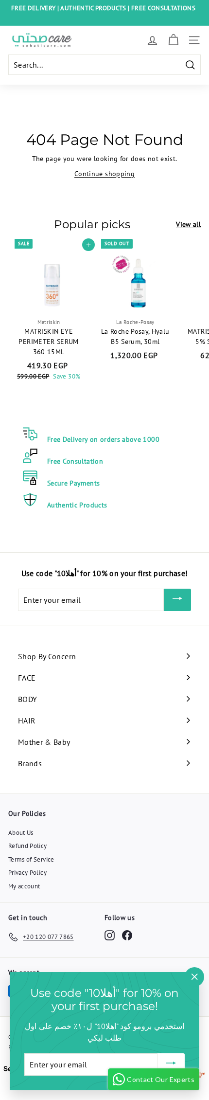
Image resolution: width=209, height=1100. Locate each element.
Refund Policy (27, 846)
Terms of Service (31, 859)
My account (24, 886)
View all (188, 224)
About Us (21, 833)
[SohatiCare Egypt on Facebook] (127, 935)
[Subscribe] (177, 600)
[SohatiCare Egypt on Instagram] (109, 935)
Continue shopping (104, 173)
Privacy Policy (27, 872)
